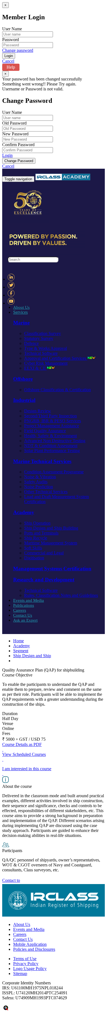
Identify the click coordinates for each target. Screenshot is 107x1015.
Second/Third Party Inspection (50, 415)
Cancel (8, 61)
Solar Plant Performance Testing (52, 450)
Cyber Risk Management (45, 363)
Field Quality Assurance (45, 430)
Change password (17, 50)
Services (20, 312)
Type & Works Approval (45, 348)
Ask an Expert (25, 620)
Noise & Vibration (40, 476)
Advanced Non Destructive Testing (54, 440)
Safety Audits (35, 481)
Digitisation (34, 557)
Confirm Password (18, 144)
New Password (15, 133)
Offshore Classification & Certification (57, 389)
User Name (12, 28)
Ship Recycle (35, 538)
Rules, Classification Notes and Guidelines (61, 595)
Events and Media (28, 600)
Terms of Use (24, 958)
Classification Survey (42, 333)
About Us (21, 307)
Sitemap (20, 973)
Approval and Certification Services (55, 358)
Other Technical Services (45, 491)
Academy (21, 645)
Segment (20, 650)
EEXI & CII (35, 368)
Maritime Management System (50, 543)
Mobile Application (30, 944)
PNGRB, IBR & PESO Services (52, 420)
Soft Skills (33, 548)
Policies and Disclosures (34, 949)
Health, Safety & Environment (50, 435)
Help (11, 67)
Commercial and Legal (44, 553)
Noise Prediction (38, 486)
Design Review (37, 411)
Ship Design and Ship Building (51, 528)
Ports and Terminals (41, 533)
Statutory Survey (38, 338)
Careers (19, 610)
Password (10, 39)
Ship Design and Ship (32, 655)
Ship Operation (37, 523)
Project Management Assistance (51, 425)
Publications (23, 605)
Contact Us (22, 615)
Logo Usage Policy (30, 968)
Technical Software (41, 353)
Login (7, 155)
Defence (31, 343)
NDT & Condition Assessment (50, 445)
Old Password (14, 123)
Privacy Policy (25, 963)
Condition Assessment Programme (54, 471)
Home (18, 640)
